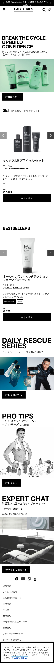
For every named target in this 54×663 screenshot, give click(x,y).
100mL (20, 301)
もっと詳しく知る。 (19, 658)
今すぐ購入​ (27, 198)
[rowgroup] (27, 448)
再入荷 (6, 609)
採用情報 (7, 603)
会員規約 (7, 627)
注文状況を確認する (12, 597)
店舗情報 (7, 585)
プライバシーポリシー (13, 633)
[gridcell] (27, 448)
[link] (27, 167)
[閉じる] (47, 650)
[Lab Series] (23, 9)
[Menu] (4, 9)
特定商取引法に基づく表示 (15, 621)
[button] (4, 9)
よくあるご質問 (10, 591)
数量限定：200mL (9, 301)
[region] (27, 652)
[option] (27, 67)
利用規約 (7, 615)
